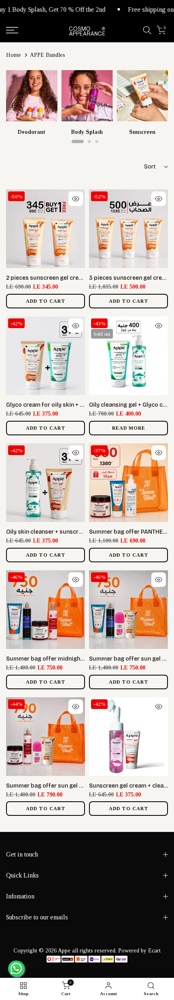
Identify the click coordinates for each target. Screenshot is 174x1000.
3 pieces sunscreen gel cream (129, 277)
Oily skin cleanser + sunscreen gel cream (61, 531)
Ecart (154, 951)
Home (13, 55)
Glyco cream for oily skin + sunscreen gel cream (71, 404)
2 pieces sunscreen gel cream (46, 277)
